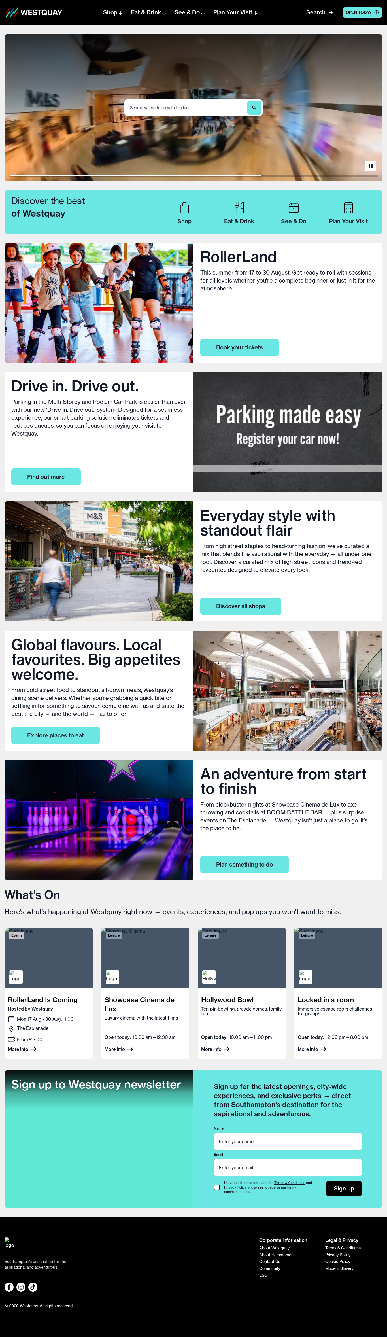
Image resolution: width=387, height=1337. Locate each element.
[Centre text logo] (40, 12)
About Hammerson (276, 1254)
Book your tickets (239, 347)
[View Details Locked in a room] (338, 993)
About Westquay (274, 1248)
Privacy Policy (235, 1187)
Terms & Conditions (289, 1183)
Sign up (344, 1188)
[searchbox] (186, 108)
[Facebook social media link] (9, 1287)
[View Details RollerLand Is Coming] (49, 993)
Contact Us (269, 1261)
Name (219, 1128)
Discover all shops (240, 606)
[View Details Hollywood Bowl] (242, 993)
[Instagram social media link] (20, 1287)
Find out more (46, 476)
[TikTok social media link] (32, 1287)
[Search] (254, 108)
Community (269, 1268)
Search (316, 12)
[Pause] (370, 166)
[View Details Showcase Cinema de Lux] (145, 993)
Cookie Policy (337, 1261)
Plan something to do (244, 864)
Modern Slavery (339, 1268)
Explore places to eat (55, 735)
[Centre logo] (12, 12)
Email (218, 1154)
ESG (263, 1275)
